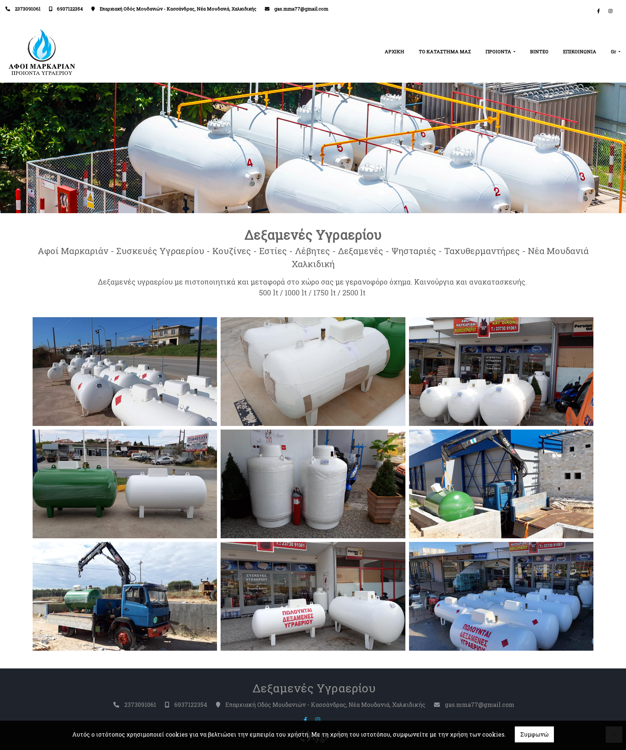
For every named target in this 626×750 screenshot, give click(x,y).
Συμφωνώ (534, 734)
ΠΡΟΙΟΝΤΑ (498, 51)
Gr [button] (614, 51)
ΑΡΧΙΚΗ (394, 51)
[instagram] (610, 11)
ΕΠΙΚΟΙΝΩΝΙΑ (579, 51)
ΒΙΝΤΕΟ (539, 51)
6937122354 (70, 9)
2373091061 (28, 9)
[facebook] (598, 11)
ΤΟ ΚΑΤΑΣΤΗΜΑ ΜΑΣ (445, 51)
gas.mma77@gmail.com (301, 9)
